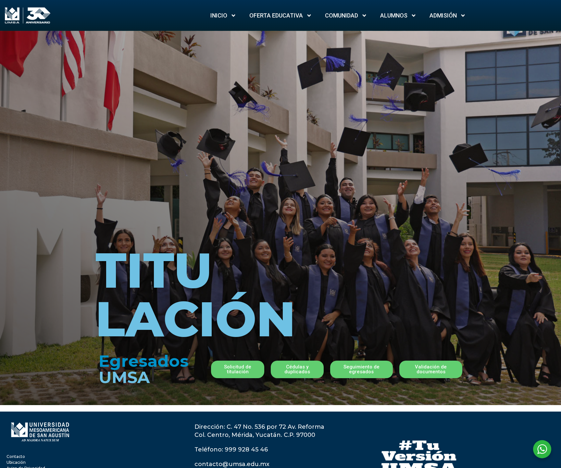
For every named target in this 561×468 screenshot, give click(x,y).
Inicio (218, 15)
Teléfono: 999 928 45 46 (231, 449)
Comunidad (341, 15)
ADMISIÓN (443, 15)
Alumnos (393, 15)
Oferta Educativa (276, 15)
